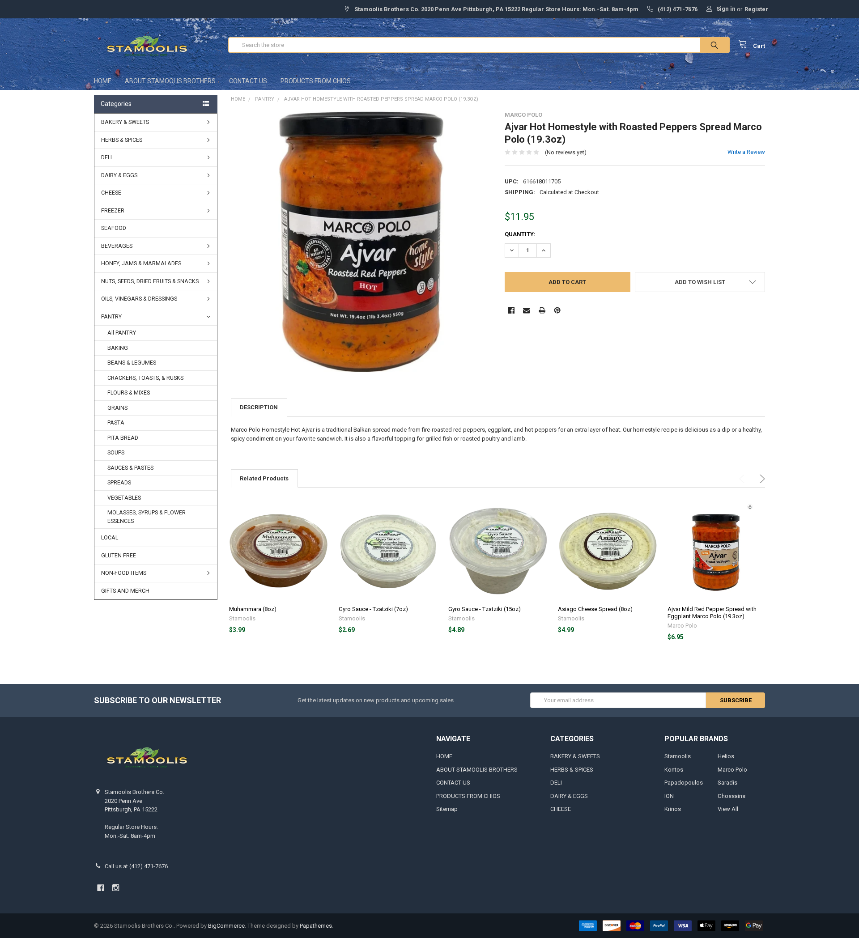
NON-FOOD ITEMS (123, 573)
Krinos (672, 809)
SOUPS (115, 453)
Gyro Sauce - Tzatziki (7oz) (373, 609)
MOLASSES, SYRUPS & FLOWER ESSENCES (146, 516)
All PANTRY (121, 333)
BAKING (117, 348)
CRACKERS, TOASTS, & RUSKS (145, 378)
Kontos (673, 769)
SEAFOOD (113, 228)
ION (669, 796)
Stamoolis (677, 756)
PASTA (115, 423)
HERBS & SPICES (121, 140)
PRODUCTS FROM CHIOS (316, 81)
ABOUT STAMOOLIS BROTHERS (170, 81)
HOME (102, 81)
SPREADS (119, 483)
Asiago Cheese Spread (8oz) (595, 609)
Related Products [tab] (264, 478)
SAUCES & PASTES (130, 468)
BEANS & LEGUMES (131, 363)
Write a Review (746, 152)
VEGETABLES (124, 498)
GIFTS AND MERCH (125, 591)
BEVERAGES (116, 246)
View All (728, 809)
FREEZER (112, 211)
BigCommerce (226, 925)
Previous (743, 479)
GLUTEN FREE (118, 555)
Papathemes (316, 925)
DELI (106, 157)
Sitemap (447, 809)
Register (756, 9)
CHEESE (111, 193)
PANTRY (111, 317)
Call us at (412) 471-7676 (136, 866)
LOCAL (109, 538)
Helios (726, 756)
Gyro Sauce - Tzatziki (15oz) (484, 609)
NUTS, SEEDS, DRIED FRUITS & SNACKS (150, 281)
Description (259, 407)
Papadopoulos (683, 782)
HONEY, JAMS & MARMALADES (141, 263)
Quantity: (520, 234)
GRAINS (117, 408)
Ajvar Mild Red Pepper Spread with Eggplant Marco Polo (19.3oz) (712, 613)
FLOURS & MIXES (128, 393)
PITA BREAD (122, 438)
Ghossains (731, 796)
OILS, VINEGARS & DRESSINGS (139, 299)
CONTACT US (248, 81)
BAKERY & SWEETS (125, 122)
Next (761, 479)
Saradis (727, 782)
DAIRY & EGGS (119, 175)
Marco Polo (732, 769)
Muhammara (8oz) (252, 609)
